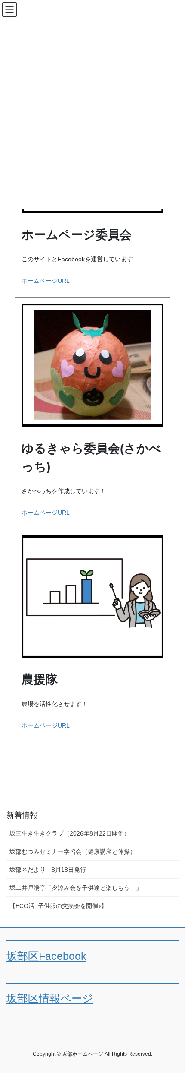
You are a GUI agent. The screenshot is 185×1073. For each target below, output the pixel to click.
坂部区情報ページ (49, 998)
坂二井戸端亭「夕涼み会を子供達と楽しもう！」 (75, 887)
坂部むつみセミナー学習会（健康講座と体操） (72, 851)
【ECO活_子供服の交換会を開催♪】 (58, 905)
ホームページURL (46, 280)
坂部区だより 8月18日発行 (47, 869)
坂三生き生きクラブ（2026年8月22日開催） (69, 833)
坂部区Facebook (46, 956)
